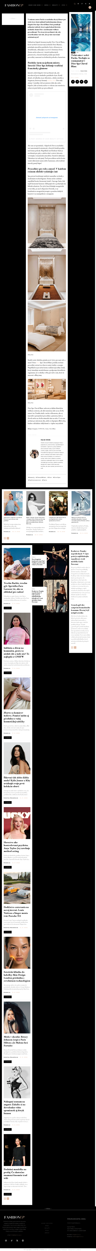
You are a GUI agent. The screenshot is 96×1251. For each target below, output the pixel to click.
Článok (7, 672)
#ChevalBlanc (41, 477)
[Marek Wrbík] (34, 454)
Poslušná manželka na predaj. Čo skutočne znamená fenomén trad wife (15, 1174)
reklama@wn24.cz (78, 1236)
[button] (74, 3)
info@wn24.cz (76, 1234)
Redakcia (7, 531)
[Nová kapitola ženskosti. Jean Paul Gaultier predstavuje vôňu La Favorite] (55, 561)
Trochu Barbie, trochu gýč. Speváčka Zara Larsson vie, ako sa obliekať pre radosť (15, 587)
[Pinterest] (81, 82)
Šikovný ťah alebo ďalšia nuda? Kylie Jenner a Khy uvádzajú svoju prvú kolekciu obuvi (17, 782)
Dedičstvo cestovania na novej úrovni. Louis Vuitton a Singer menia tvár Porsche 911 (16, 911)
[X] (85, 3)
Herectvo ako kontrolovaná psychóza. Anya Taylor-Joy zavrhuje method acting (17, 847)
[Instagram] (78, 3)
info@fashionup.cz (16, 1235)
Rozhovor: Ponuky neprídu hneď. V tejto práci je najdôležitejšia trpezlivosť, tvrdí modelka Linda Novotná (38, 596)
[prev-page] (5, 538)
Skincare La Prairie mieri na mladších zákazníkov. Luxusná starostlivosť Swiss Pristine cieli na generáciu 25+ (80, 520)
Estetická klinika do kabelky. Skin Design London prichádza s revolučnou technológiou (17, 976)
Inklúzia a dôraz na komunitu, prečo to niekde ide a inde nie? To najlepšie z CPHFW (16, 652)
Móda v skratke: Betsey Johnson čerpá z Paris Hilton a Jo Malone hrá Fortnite (16, 1041)
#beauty (31, 477)
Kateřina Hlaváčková (11, 798)
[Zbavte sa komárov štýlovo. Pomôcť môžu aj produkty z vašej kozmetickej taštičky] (17, 693)
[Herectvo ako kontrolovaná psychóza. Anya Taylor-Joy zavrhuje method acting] (17, 823)
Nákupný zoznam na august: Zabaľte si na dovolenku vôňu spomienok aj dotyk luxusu (14, 1107)
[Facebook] (73, 82)
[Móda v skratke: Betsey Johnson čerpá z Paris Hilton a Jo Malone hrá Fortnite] (17, 1017)
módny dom (51, 80)
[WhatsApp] (86, 82)
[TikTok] (82, 3)
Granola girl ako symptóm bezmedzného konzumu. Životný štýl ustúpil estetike (80, 609)
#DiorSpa (56, 477)
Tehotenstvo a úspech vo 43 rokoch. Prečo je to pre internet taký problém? (13, 519)
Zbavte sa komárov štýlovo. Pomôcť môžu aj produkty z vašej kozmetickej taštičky (16, 717)
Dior (38, 362)
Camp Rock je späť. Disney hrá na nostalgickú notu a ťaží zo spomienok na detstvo (57, 519)
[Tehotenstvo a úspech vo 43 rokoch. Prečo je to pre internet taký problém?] (13, 503)
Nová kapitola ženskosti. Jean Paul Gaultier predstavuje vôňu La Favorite (38, 562)
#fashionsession (34, 480)
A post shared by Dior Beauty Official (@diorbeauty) (53, 139)
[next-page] (8, 538)
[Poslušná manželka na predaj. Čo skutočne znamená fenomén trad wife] (17, 1150)
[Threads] (89, 3)
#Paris (44, 480)
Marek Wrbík (45, 440)
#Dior (50, 477)
